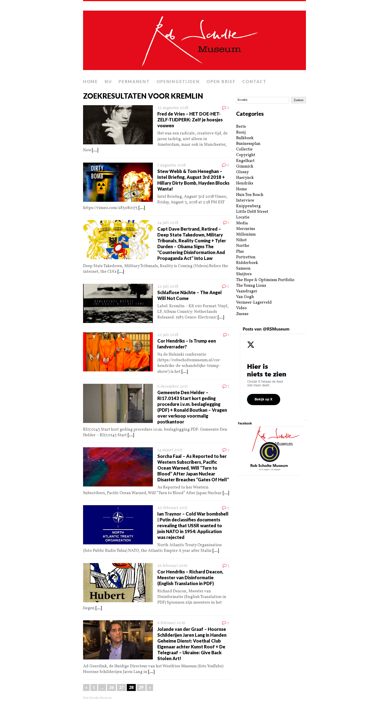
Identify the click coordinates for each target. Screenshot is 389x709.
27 (121, 687)
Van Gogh (245, 297)
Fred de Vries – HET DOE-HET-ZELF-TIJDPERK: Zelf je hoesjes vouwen (190, 119)
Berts (241, 127)
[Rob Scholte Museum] (194, 39)
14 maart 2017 (170, 450)
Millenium (246, 234)
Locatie (242, 217)
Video (241, 308)
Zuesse (242, 314)
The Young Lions (251, 286)
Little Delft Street (252, 212)
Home (90, 81)
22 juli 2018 (167, 286)
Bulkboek (244, 138)
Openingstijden (178, 81)
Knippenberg (248, 206)
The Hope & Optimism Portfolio (265, 280)
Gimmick (244, 166)
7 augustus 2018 (171, 165)
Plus (240, 252)
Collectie (244, 149)
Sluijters (244, 274)
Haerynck (245, 178)
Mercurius (245, 229)
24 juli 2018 (167, 223)
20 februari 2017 (172, 508)
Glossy (242, 172)
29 (141, 687)
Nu (108, 81)
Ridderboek (247, 263)
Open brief (220, 81)
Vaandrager (246, 291)
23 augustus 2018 (172, 108)
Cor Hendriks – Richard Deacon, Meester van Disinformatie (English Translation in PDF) (190, 577)
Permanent (134, 81)
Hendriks (244, 183)
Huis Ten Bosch (249, 195)
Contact (254, 81)
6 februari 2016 (171, 623)
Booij (241, 132)
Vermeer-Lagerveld (254, 302)
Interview (245, 200)
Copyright (245, 155)
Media (242, 223)
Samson (243, 268)
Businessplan (248, 144)
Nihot (241, 240)
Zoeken (298, 100)
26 (111, 687)
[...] (95, 150)
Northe (242, 246)
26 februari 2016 (172, 566)
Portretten (246, 257)
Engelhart (245, 161)
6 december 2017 (172, 386)
